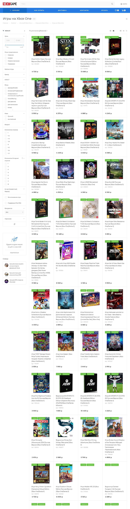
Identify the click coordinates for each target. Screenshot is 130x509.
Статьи (5, 259)
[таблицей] (126, 30)
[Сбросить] (14, 224)
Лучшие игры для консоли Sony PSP (15, 274)
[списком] (123, 30)
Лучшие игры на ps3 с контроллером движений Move (16, 266)
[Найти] (112, 4)
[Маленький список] (110, 30)
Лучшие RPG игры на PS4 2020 (16, 281)
